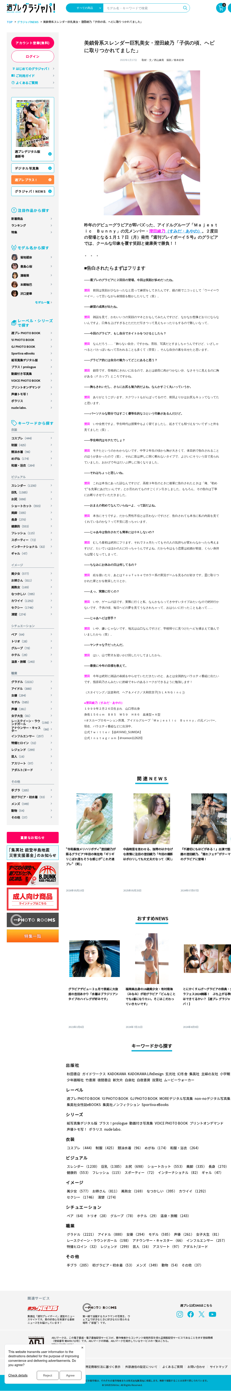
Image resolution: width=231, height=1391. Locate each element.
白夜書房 (143, 1079)
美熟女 (21, 587)
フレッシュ (24, 533)
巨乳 (20, 492)
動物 (18, 810)
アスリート (23, 763)
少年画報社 (75, 1079)
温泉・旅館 (24, 661)
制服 (19, 445)
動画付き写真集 (21, 373)
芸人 (18, 756)
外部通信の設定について (141, 1366)
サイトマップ (218, 1366)
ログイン (33, 56)
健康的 (21, 526)
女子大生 (21, 715)
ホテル (20, 655)
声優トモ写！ (20, 394)
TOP (10, 22)
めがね (21, 458)
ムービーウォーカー (179, 1079)
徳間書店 (104, 1079)
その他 (20, 817)
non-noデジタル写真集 (212, 1098)
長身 (19, 519)
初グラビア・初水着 (29, 797)
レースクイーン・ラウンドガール (31, 722)
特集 (14, 232)
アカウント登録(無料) (33, 43)
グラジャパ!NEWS (28, 22)
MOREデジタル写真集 (176, 1098)
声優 (19, 709)
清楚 (19, 614)
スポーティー (24, 540)
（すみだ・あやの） (175, 231)
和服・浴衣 (24, 465)
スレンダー (24, 485)
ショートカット (26, 506)
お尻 (19, 499)
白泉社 (130, 1079)
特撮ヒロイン (24, 743)
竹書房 (90, 1079)
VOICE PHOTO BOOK (25, 380)
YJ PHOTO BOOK (22, 340)
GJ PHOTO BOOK (23, 346)
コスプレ (22, 438)
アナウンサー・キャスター (31, 729)
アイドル (22, 688)
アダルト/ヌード (22, 770)
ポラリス (17, 401)
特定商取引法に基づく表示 (102, 1366)
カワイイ (23, 601)
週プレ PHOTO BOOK (25, 333)
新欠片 (118, 1079)
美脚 (19, 512)
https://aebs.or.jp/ (62, 1344)
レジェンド (24, 749)
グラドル (23, 682)
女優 (19, 695)
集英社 (194, 1073)
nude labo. (18, 407)
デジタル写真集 (27, 168)
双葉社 (157, 1079)
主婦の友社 (209, 1073)
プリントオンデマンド (26, 387)
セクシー (23, 607)
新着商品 (17, 218)
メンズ (21, 804)
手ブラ (21, 790)
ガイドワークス (94, 1073)
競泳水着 (21, 452)
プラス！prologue (23, 367)
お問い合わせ (196, 1366)
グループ (21, 648)
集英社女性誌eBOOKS (84, 1104)
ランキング (18, 225)
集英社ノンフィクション (121, 1104)
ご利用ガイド (25, 75)
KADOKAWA (117, 1073)
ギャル (20, 553)
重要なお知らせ (33, 837)
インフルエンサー (28, 736)
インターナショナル (29, 546)
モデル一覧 (42, 302)
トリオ (20, 641)
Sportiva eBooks (23, 353)
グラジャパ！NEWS (30, 191)
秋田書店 (73, 1073)
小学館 (225, 1073)
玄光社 (170, 1073)
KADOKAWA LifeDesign (146, 1073)
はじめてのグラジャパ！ (33, 68)
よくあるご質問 (27, 82)
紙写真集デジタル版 (24, 360)
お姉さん (22, 580)
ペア (18, 634)
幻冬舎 (182, 1073)
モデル (21, 702)
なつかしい (24, 594)
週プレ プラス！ (26, 179)
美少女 (21, 573)
